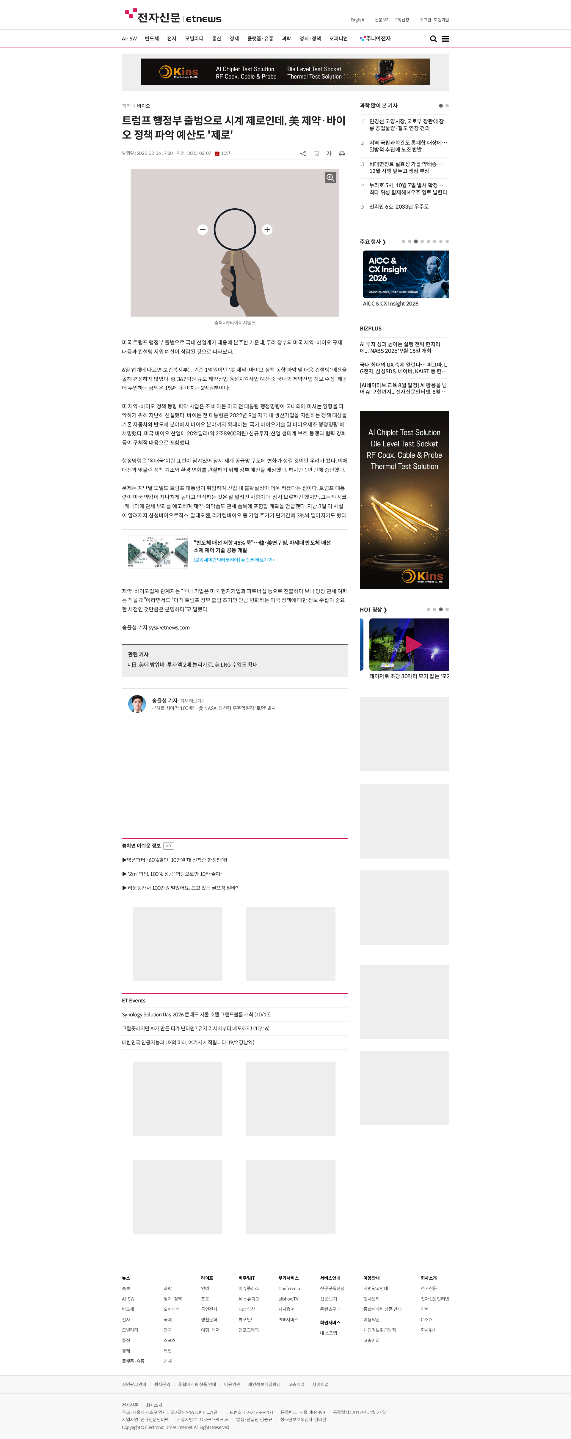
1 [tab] (441, 105)
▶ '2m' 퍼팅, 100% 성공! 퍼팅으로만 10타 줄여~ (172, 874)
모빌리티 (194, 39)
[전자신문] (173, 15)
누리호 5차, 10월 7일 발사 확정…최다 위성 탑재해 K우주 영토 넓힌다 (408, 189)
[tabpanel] (404, 167)
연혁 (425, 1309)
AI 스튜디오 (249, 1299)
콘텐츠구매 (330, 1309)
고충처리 (371, 1340)
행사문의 (371, 1299)
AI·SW (129, 39)
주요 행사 (373, 242)
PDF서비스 (288, 1320)
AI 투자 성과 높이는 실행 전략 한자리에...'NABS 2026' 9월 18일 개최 (400, 347)
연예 (205, 1288)
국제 (168, 1320)
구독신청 (401, 20)
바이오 (143, 106)
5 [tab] (428, 241)
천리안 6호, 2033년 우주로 (399, 207)
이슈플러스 (249, 1288)
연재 (168, 1361)
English (357, 20)
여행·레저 (210, 1330)
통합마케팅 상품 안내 (382, 1309)
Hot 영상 (247, 1309)
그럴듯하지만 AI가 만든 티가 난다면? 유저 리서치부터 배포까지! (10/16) (195, 1028)
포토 (205, 1299)
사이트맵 (320, 1384)
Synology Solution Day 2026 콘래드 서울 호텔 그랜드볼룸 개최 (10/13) (196, 1014)
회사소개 (154, 1405)
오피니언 (338, 39)
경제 (234, 39)
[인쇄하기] (342, 153)
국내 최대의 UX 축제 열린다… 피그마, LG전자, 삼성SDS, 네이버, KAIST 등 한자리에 (403, 371)
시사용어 (286, 1309)
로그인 (425, 20)
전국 (168, 1330)
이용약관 (371, 1320)
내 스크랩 (328, 1333)
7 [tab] (441, 241)
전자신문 (429, 1288)
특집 (168, 1351)
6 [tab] (434, 241)
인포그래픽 (249, 1330)
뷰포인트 (247, 1320)
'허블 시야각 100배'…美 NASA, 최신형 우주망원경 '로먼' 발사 (215, 708)
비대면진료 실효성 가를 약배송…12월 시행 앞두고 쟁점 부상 (405, 167)
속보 (126, 1288)
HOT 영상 (374, 610)
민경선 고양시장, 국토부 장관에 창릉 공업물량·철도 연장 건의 (406, 125)
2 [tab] (447, 105)
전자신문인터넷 (435, 1299)
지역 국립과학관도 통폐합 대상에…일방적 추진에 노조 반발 (408, 146)
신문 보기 (328, 1299)
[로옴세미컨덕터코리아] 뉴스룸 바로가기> (234, 560)
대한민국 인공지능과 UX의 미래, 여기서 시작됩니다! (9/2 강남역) (188, 1042)
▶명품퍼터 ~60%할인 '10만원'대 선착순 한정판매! (174, 860)
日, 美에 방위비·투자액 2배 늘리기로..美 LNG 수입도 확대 (194, 665)
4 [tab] (422, 241)
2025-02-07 (208, 153)
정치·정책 (310, 39)
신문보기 (382, 20)
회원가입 (441, 20)
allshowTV (288, 1299)
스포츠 (170, 1340)
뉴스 (126, 1278)
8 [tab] (447, 241)
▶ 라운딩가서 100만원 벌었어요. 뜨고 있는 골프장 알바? (180, 888)
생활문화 (209, 1320)
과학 (286, 39)
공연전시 (209, 1309)
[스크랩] (316, 154)
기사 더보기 (190, 701)
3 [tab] (416, 241)
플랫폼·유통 (260, 39)
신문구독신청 (332, 1288)
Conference (289, 1288)
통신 (216, 39)
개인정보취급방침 (379, 1330)
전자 (171, 39)
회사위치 (429, 1330)
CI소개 (427, 1320)
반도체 (152, 39)
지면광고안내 (375, 1288)
